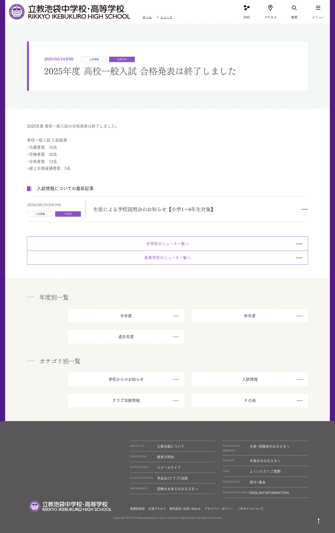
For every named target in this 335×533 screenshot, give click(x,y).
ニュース (166, 16)
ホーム (147, 16)
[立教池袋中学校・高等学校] (70, 12)
